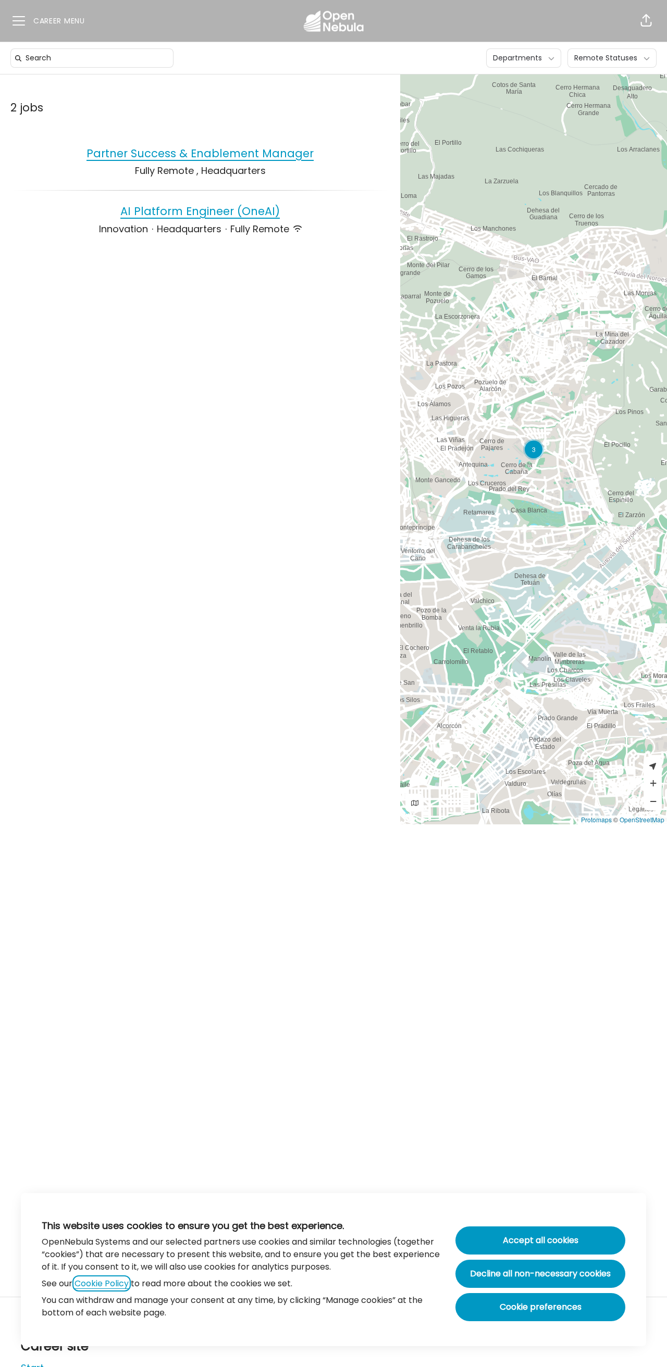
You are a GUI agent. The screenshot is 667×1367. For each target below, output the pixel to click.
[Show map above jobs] (414, 803)
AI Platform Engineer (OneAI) (200, 211)
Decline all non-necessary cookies (540, 1274)
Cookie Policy (102, 1283)
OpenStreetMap (642, 819)
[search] (94, 58)
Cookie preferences (541, 1307)
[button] (646, 20)
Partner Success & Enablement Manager (200, 153)
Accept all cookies (540, 1240)
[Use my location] (653, 766)
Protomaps (596, 819)
